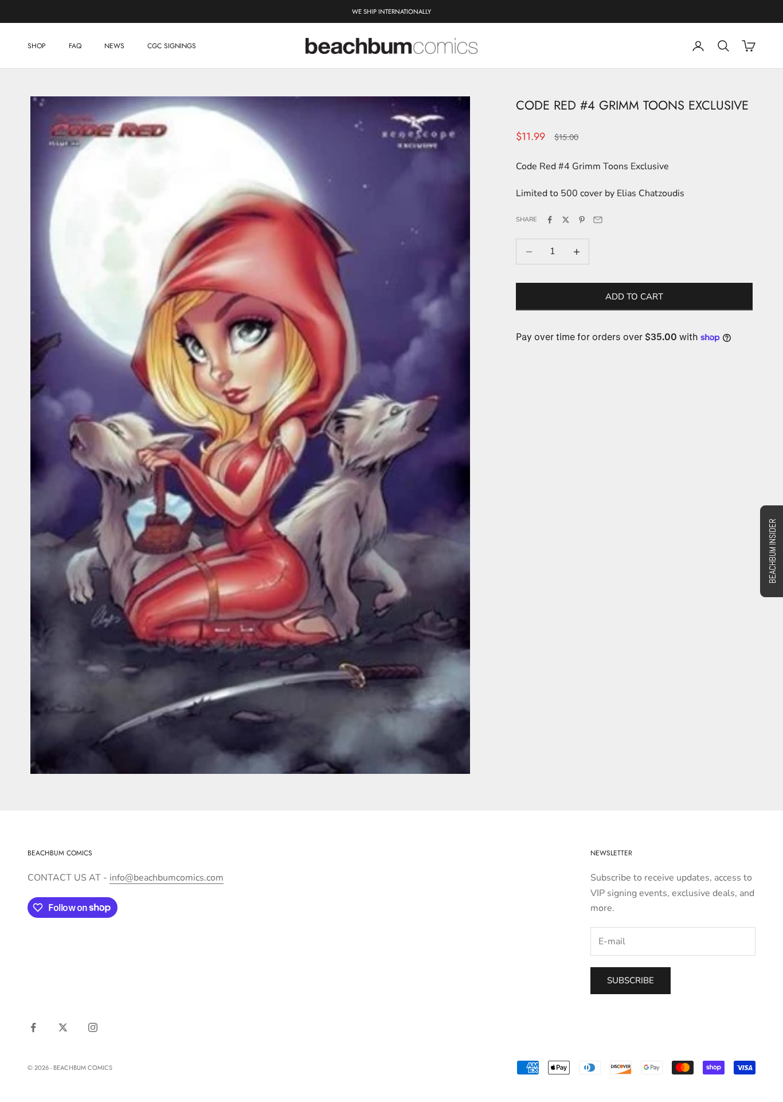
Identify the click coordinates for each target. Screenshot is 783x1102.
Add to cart (634, 296)
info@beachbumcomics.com (166, 877)
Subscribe (630, 980)
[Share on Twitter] (565, 219)
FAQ (75, 46)
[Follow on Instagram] (93, 1027)
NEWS (114, 46)
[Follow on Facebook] (33, 1027)
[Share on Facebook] (549, 219)
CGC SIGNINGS (171, 46)
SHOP (37, 46)
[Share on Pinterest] (581, 219)
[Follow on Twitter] (63, 1027)
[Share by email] (597, 219)
